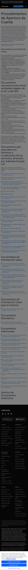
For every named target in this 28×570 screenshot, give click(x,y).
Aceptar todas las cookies (14, 561)
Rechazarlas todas (14, 565)
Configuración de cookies (14, 568)
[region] (14, 560)
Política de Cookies (11, 559)
